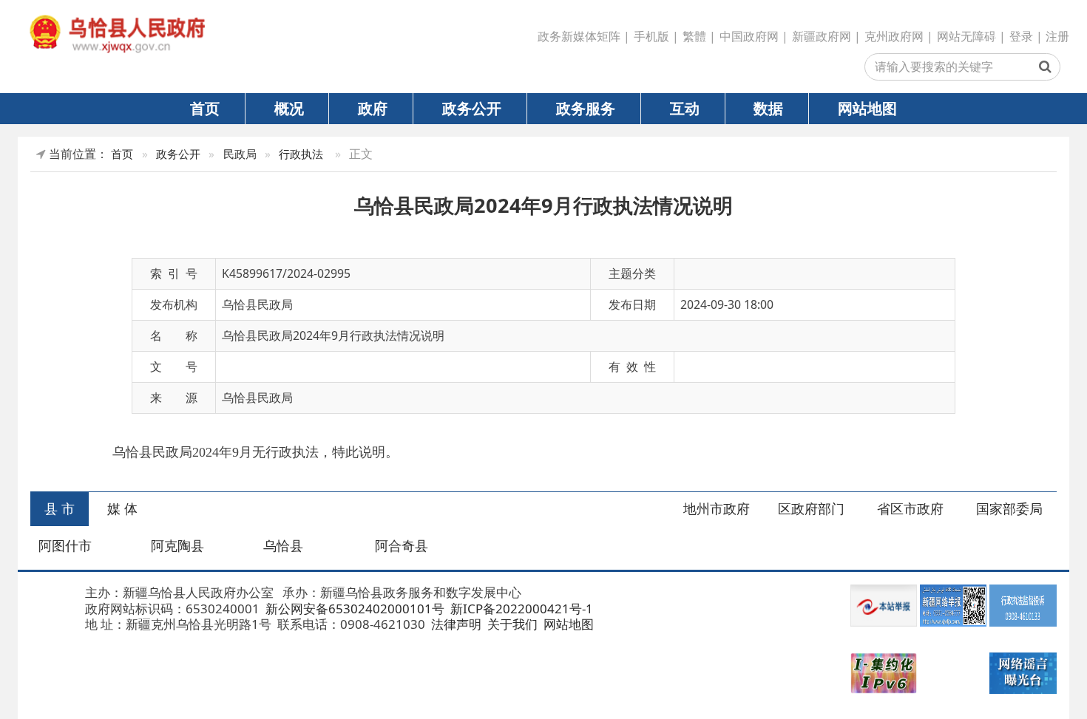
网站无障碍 (966, 36)
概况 (289, 108)
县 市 (59, 508)
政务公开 (471, 108)
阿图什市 (65, 545)
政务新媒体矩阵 (579, 36)
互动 (685, 108)
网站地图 (867, 108)
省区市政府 (910, 508)
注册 (1057, 36)
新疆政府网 (821, 36)
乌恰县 (283, 545)
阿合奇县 (401, 545)
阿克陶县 (177, 545)
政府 (372, 108)
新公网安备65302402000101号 (353, 608)
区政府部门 (811, 508)
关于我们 (511, 624)
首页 (205, 108)
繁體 (694, 36)
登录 (1021, 36)
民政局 (240, 154)
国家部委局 (1009, 508)
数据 (768, 108)
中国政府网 (749, 36)
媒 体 (122, 508)
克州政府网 (894, 36)
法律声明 (454, 624)
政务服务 (585, 108)
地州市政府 (716, 508)
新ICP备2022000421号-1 (520, 608)
